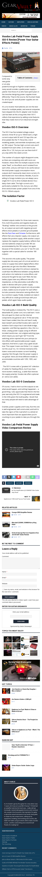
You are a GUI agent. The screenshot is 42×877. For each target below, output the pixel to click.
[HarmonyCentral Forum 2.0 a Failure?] (16, 653)
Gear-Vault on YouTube (9, 840)
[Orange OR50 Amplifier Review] (6, 514)
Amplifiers (20, 22)
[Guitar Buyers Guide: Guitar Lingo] (6, 768)
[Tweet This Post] (9, 477)
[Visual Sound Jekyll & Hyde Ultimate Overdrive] (34, 646)
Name (4, 572)
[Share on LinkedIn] (13, 477)
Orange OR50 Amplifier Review (22, 512)
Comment (5, 556)
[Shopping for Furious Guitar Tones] (16, 646)
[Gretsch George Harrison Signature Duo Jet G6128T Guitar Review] (6, 535)
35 (14, 724)
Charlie (6, 48)
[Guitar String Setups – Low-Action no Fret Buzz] (34, 639)
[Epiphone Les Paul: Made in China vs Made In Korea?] (6, 712)
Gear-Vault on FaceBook (9, 836)
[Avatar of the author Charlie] (21, 798)
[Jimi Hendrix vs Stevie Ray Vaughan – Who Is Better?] (6, 691)
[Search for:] (21, 30)
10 (10, 757)
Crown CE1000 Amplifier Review (15, 856)
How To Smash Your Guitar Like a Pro (23, 853)
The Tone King (6, 844)
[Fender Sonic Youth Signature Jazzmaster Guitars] (25, 646)
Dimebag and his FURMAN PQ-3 (18, 755)
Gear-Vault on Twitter (8, 838)
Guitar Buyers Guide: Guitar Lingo (23, 765)
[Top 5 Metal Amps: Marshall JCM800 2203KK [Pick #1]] (16, 639)
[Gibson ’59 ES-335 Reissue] (25, 654)
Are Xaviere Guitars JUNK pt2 (21, 699)
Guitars (11, 22)
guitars (19, 483)
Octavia (22, 233)
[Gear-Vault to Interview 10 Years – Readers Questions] (6, 747)
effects (10, 483)
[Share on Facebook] (4, 477)
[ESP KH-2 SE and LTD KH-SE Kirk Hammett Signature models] (8, 646)
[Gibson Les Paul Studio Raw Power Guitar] (25, 639)
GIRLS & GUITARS (32, 22)
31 (14, 734)
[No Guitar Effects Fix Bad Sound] (8, 653)
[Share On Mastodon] (37, 477)
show (35, 78)
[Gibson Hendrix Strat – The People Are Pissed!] (6, 721)
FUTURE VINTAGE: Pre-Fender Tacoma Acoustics (21, 863)
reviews (28, 483)
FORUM (33, 26)
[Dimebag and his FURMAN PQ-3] (4, 757)
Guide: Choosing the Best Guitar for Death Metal (24, 866)
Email (4, 578)
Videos (4, 26)
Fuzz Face (11, 233)
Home (3, 22)
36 (14, 713)
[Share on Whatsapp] (32, 477)
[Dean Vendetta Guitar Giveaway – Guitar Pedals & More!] (21, 15)
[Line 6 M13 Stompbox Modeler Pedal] (34, 653)
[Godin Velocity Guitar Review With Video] (8, 639)
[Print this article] (28, 477)
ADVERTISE (24, 26)
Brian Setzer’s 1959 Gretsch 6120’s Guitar (19, 859)
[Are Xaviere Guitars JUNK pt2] (6, 701)
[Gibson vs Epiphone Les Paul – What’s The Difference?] (6, 732)
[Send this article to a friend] (23, 477)
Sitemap (4, 842)
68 (14, 693)
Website (4, 583)
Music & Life (13, 26)
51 (14, 701)
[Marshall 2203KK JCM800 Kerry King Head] (6, 525)
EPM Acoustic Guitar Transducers (22, 869)
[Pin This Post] (18, 477)
